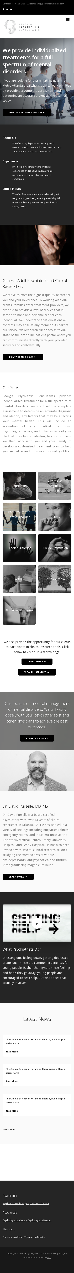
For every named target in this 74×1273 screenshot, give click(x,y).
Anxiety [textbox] (55, 517)
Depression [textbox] (19, 486)
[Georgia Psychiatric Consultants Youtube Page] (11, 9)
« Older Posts (9, 1129)
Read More (12, 1051)
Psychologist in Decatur (39, 1220)
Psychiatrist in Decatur (37, 1203)
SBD (49, 1257)
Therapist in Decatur (34, 1237)
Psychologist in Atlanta (14, 1220)
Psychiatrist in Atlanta (13, 1203)
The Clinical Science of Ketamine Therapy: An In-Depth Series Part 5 (35, 1071)
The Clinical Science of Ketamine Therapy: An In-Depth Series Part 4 (35, 1100)
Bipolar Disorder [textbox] (19, 548)
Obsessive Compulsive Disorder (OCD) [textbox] (55, 486)
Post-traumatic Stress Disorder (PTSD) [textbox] (19, 517)
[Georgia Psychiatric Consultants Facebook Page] (3, 9)
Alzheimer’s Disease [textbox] (19, 610)
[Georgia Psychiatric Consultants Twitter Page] (7, 9)
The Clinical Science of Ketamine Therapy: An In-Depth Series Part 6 (35, 1041)
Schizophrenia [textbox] (55, 579)
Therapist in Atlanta (12, 1237)
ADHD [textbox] (19, 579)
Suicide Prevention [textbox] (55, 548)
